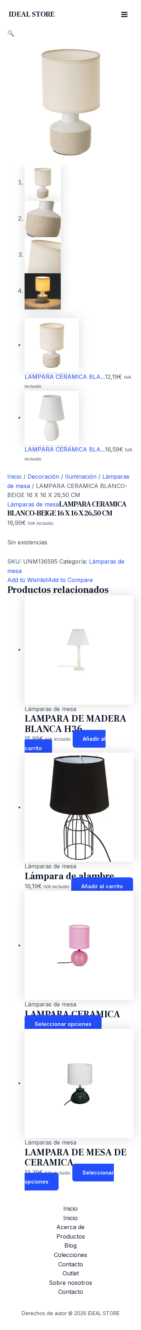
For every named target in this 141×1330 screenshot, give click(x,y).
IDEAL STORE (32, 14)
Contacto (70, 1264)
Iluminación (81, 476)
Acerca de (70, 1227)
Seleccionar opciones (63, 1024)
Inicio (14, 476)
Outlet (71, 1273)
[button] (10, 33)
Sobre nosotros (70, 1282)
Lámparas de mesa (33, 504)
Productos (70, 1236)
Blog (70, 1245)
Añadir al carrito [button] (102, 886)
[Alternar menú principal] (124, 14)
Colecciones (70, 1254)
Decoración (43, 476)
